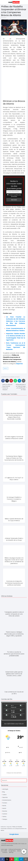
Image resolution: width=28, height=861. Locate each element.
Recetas (4, 811)
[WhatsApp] (15, 380)
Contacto (4, 852)
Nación (4, 808)
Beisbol (5, 368)
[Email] (23, 380)
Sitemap (11, 852)
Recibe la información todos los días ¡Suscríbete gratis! (14, 185)
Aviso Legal (4, 849)
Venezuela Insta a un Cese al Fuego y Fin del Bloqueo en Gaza (21, 387)
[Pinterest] (11, 380)
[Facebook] (3, 380)
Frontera (4, 803)
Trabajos (4, 819)
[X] (7, 380)
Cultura (4, 794)
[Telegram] (19, 380)
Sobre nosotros (21, 851)
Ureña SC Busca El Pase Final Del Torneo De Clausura (7, 387)
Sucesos (4, 814)
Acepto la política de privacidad (15, 195)
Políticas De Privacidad (15, 849)
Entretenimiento (6, 800)
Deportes (5, 797)
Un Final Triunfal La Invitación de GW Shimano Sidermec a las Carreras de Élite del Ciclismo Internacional (15, 321)
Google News (14, 834)
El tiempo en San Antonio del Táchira (14, 772)
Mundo (4, 805)
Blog (3, 792)
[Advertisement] (14, 83)
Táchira (4, 816)
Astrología (5, 789)
